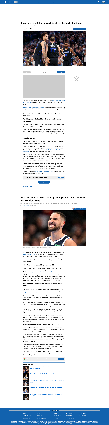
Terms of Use (69, 415)
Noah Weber (25, 25)
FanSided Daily (27, 415)
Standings (37, 1)
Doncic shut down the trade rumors (43, 171)
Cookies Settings (70, 418)
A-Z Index (56, 418)
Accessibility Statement (42, 418)
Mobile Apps (82, 413)
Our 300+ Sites (69, 413)
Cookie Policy (82, 415)
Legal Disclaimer (27, 418)
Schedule (31, 1)
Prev (27, 72)
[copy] (31, 29)
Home (24, 186)
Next (61, 72)
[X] (101, 1)
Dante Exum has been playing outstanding (33, 107)
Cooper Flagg (48, 1)
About (24, 413)
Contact (56, 413)
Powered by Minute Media (19, 421)
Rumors (26, 1)
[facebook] (98, 1)
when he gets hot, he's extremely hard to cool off (40, 272)
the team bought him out (29, 254)
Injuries (54, 1)
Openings (39, 413)
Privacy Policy (57, 415)
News (21, 1)
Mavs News (29, 186)
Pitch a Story (40, 415)
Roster (42, 1)
